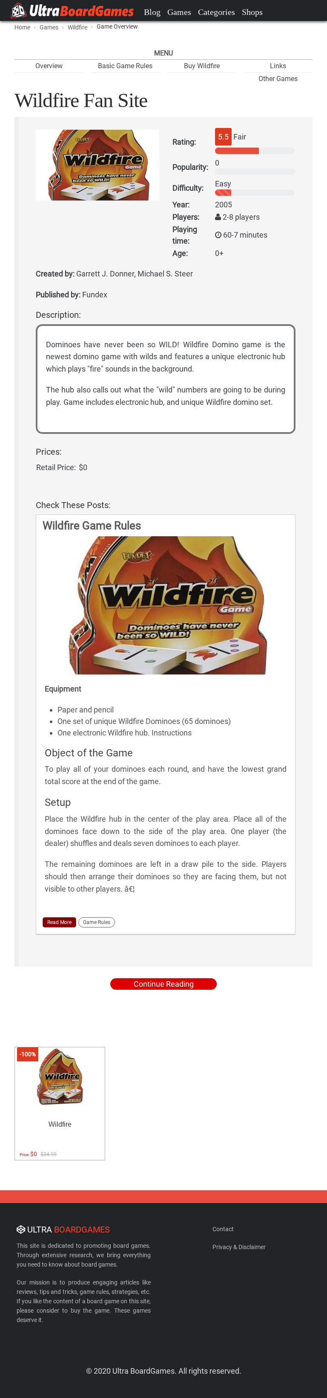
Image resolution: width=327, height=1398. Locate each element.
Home (22, 27)
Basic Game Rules (125, 66)
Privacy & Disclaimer (239, 1247)
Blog (152, 12)
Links (278, 66)
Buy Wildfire (202, 66)
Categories (216, 12)
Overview (49, 66)
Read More (59, 922)
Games (179, 12)
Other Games (278, 79)
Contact (223, 1229)
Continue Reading (164, 983)
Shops (252, 12)
